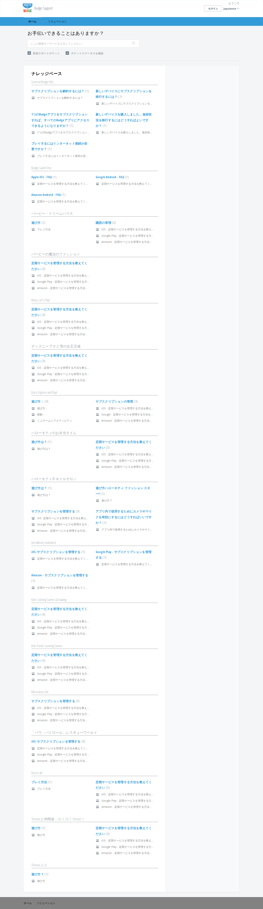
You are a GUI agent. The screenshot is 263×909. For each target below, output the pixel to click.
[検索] (133, 43)
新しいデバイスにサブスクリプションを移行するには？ (135, 103)
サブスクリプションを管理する (55, 511)
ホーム (32, 21)
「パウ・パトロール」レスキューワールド (64, 732)
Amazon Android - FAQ (47, 195)
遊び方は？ (41, 442)
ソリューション (57, 21)
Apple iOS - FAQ (43, 177)
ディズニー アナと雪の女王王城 (55, 346)
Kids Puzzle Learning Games (47, 645)
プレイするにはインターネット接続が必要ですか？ (68, 156)
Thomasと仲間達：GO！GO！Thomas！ (58, 819)
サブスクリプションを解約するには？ (59, 91)
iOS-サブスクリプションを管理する (57, 552)
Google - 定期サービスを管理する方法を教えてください (135, 414)
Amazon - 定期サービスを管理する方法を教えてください (136, 242)
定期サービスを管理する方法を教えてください (65, 183)
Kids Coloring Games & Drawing (48, 599)
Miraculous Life (40, 691)
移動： (41, 414)
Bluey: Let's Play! (40, 300)
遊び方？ (106, 500)
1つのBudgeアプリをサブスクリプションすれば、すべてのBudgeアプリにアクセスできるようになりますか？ (60, 120)
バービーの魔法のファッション (55, 254)
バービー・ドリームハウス (52, 213)
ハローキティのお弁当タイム (53, 432)
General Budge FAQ (42, 81)
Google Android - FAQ (112, 177)
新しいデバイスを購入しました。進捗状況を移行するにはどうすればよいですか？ (124, 120)
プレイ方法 (44, 229)
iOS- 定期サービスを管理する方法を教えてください (68, 518)
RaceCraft (36, 772)
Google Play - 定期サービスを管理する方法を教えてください (138, 235)
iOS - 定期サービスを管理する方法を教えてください (133, 229)
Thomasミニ (39, 865)
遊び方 (37, 223)
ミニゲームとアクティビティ (54, 420)
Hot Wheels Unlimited (43, 542)
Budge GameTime (41, 167)
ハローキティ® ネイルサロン (53, 478)
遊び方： (39, 401)
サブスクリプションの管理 (116, 401)
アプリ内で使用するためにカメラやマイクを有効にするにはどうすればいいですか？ (124, 517)
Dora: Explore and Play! (44, 392)
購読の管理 (105, 223)
